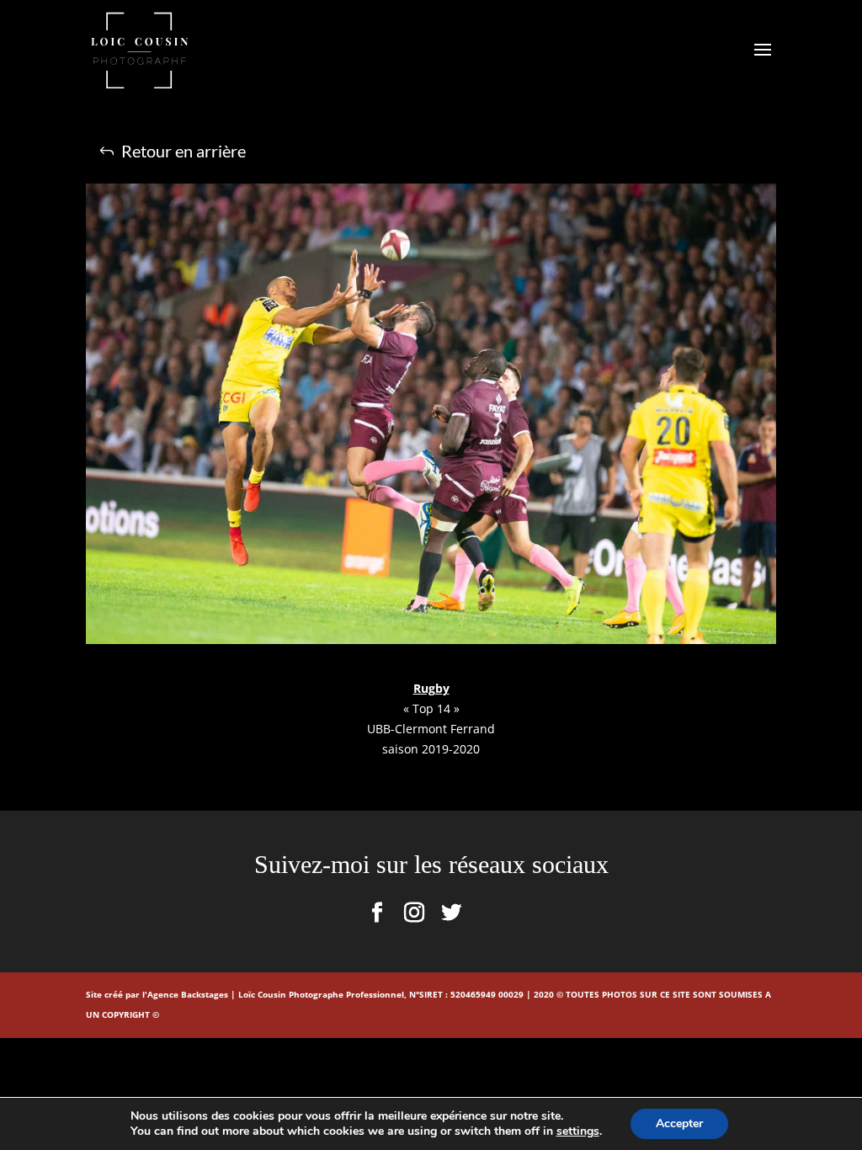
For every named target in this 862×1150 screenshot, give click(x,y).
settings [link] (577, 1131)
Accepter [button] (679, 1123)
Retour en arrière (183, 151)
